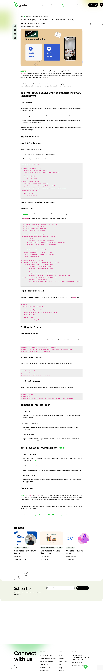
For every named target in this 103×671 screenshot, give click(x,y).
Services (62, 659)
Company (42, 5)
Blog (63, 5)
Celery (35, 460)
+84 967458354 (77, 662)
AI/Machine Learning (46, 662)
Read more (18, 560)
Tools (61, 665)
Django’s (23, 495)
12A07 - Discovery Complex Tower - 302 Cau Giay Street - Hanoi (80, 657)
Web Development (46, 655)
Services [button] (53, 5)
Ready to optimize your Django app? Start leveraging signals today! (47, 515)
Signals (61, 448)
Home (34, 5)
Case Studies (81, 5)
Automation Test (45, 668)
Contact (71, 5)
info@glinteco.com (78, 665)
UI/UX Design (44, 665)
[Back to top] (86, 667)
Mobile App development (48, 659)
